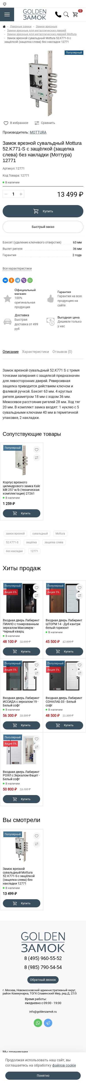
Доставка (22, 315)
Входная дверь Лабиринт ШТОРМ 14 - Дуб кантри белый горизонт (64, 623)
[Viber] (23, 280)
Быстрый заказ (43, 227)
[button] (20, 859)
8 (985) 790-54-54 (43, 967)
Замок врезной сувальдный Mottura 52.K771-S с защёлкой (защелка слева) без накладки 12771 (19, 876)
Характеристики (35, 352)
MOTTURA (38, 132)
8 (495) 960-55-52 (43, 958)
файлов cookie (64, 1065)
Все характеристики (17, 268)
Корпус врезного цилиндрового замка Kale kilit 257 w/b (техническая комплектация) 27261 (21, 488)
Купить (48, 211)
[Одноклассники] (11, 280)
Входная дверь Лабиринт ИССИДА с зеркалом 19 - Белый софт (21, 701)
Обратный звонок (43, 979)
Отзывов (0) (62, 352)
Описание (11, 352)
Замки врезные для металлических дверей (36, 30)
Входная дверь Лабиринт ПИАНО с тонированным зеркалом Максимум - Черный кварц (21, 625)
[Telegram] (17, 280)
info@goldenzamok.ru (43, 1011)
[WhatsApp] (30, 280)
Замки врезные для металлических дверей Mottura (42, 34)
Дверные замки (21, 26)
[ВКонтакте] (5, 280)
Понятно (43, 1075)
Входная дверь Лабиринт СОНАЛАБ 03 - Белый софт (64, 701)
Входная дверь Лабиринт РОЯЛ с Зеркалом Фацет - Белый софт (21, 775)
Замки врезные (46, 26)
